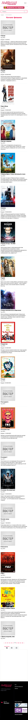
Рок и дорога (4, 402)
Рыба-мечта (4, 546)
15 (9, 642)
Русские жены (5, 519)
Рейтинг (3, 35)
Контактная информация (19, 686)
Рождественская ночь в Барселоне (11, 310)
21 (20, 642)
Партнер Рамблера (18, 714)
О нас (15, 684)
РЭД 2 (2, 573)
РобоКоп (3, 208)
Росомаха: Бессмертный (8, 490)
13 (5, 642)
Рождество (4, 344)
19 (16, 642)
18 (15, 642)
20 (18, 642)
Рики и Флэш (4, 106)
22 (22, 642)
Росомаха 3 (4, 457)
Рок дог (3, 379)
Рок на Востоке (5, 429)
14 (7, 642)
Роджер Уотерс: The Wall (8, 243)
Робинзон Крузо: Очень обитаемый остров (13, 174)
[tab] (6, 647)
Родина (3, 278)
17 (13, 642)
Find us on (6, 702)
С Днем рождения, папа (8, 636)
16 (11, 642)
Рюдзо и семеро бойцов (8, 608)
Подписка (16, 688)
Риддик (3, 70)
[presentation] (6, 648)
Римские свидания (6, 141)
